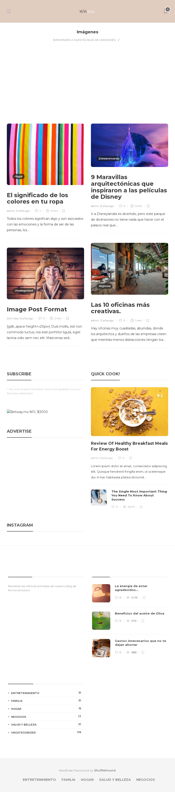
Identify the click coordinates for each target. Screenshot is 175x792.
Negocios (105, 286)
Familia (46, 700)
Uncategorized (24, 290)
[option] (129, 448)
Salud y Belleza (46, 724)
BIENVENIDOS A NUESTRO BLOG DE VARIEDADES (84, 40)
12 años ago (23, 210)
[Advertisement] (87, 82)
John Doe (12, 318)
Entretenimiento (109, 158)
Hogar (19, 176)
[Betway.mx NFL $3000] (27, 412)
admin (11, 210)
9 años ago (106, 458)
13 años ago (26, 318)
